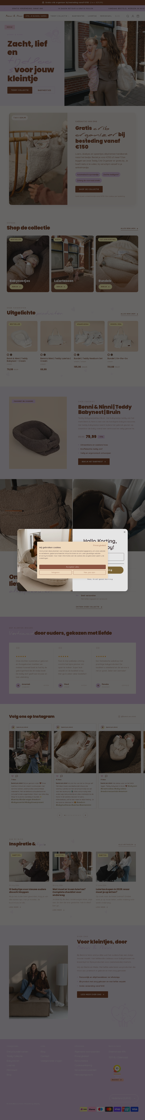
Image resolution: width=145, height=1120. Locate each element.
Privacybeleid (99, 545)
